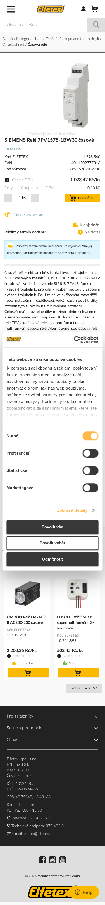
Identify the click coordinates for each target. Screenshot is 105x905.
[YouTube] (62, 860)
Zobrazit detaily (72, 510)
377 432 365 (39, 818)
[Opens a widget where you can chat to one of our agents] (83, 893)
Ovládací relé (13, 45)
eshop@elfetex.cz (38, 834)
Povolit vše (52, 527)
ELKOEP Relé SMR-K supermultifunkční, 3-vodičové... (75, 622)
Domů (8, 39)
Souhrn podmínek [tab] (24, 728)
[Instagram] (52, 860)
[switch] (90, 453)
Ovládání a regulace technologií (73, 39)
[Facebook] (42, 860)
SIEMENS (12, 149)
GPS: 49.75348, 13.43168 (29, 797)
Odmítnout (52, 559)
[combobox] (52, 25)
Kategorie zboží (29, 39)
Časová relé (37, 45)
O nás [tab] (12, 739)
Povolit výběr (52, 542)
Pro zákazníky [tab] (20, 716)
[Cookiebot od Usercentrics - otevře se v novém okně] (74, 339)
